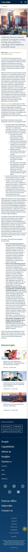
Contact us (7, 510)
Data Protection (7, 426)
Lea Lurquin (11, 52)
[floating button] (25, 529)
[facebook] (5, 486)
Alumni (3, 479)
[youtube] (18, 491)
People (5, 441)
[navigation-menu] (25, 2)
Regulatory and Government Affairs (12, 431)
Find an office (8, 500)
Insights (4, 6)
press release (8, 104)
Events (3, 474)
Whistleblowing (14, 530)
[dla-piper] (5, 2)
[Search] (21, 2)
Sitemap (13, 536)
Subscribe (6, 505)
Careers (5, 461)
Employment (18, 426)
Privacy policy (14, 518)
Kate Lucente (8, 54)
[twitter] (22, 486)
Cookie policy (14, 524)
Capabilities (7, 446)
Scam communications (14, 532)
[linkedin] (9, 491)
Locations (4, 466)
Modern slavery (14, 527)
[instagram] (14, 486)
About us (6, 451)
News (3, 470)
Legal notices (14, 521)
